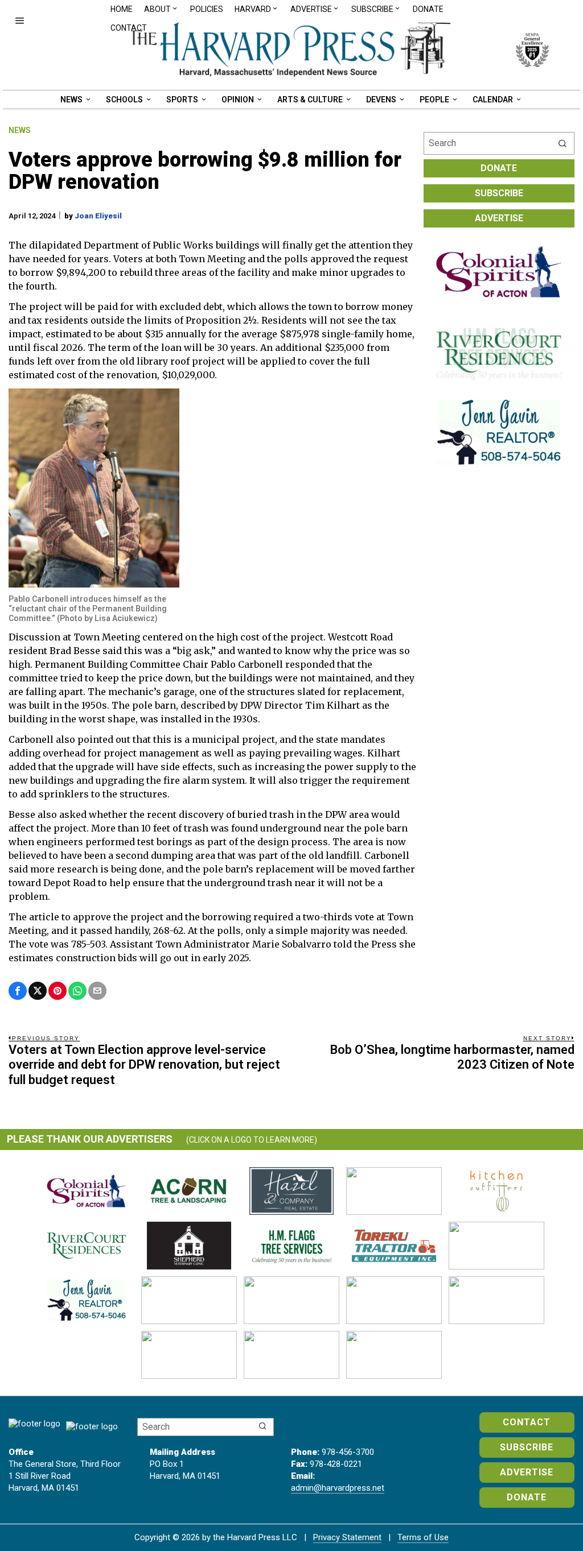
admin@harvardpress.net (337, 1488)
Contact (128, 27)
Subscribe (499, 193)
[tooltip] (18, 991)
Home (121, 9)
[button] (563, 143)
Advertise (499, 218)
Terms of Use (423, 1537)
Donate (428, 9)
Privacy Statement (347, 1537)
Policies (206, 9)
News (20, 130)
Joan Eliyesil (98, 216)
